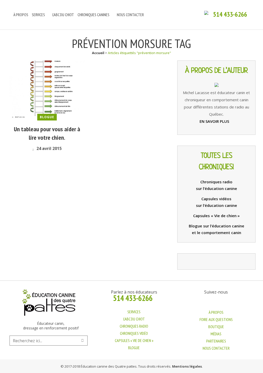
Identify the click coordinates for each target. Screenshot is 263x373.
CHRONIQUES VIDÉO (134, 333)
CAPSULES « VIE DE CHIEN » (134, 340)
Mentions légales (187, 366)
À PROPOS (216, 312)
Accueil (98, 53)
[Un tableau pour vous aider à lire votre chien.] (47, 88)
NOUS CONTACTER (216, 348)
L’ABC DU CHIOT (134, 318)
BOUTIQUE (216, 326)
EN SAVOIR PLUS (215, 121)
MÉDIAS (216, 333)
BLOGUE (134, 347)
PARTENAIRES (216, 341)
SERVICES (133, 311)
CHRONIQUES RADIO (134, 326)
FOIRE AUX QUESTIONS (216, 319)
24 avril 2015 (48, 148)
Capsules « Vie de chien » (216, 215)
